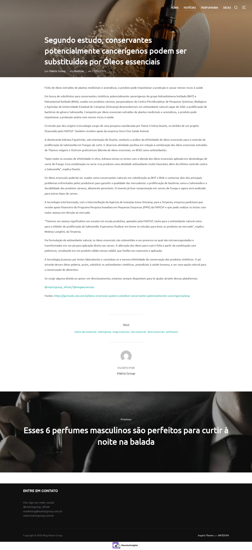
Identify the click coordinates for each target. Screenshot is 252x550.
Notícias (79, 71)
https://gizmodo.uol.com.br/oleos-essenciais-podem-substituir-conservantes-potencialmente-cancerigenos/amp (122, 295)
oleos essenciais (156, 331)
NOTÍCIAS (190, 7)
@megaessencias (83, 287)
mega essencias (120, 331)
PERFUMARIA (209, 7)
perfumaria (172, 331)
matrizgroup (104, 331)
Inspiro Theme (205, 535)
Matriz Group (57, 71)
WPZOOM (223, 535)
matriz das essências (85, 331)
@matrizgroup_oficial (58, 287)
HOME (175, 7)
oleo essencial (138, 331)
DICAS (227, 7)
